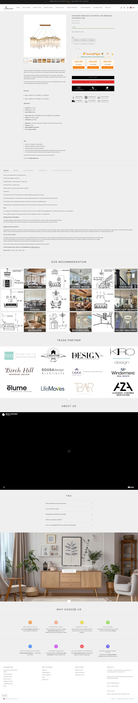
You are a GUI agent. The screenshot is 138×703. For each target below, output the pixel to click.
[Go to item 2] (30, 61)
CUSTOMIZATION (97, 7)
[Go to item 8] (58, 61)
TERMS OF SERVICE (79, 672)
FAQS (4, 686)
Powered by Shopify (129, 698)
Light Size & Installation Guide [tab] (61, 170)
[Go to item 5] (44, 61)
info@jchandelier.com (35, 247)
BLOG (43, 677)
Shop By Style (60, 7)
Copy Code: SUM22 (78, 67)
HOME (18, 7)
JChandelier (76, 20)
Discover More (69, 571)
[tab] (6, 171)
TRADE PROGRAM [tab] (28, 170)
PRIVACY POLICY (79, 670)
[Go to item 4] (40, 61)
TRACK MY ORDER (7, 674)
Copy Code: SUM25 (93, 67)
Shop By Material (72, 7)
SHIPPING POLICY (7, 676)
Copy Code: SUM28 (107, 67)
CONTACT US (45, 679)
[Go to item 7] (53, 61)
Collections (26, 7)
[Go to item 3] (35, 61)
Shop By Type (37, 7)
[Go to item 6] (49, 61)
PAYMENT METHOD (8, 683)
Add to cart (93, 77)
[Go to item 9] (63, 61)
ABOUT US (108, 7)
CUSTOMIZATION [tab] (42, 170)
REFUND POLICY (7, 679)
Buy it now (93, 82)
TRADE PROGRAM (85, 7)
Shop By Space (48, 7)
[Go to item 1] (26, 61)
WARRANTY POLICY (8, 681)
